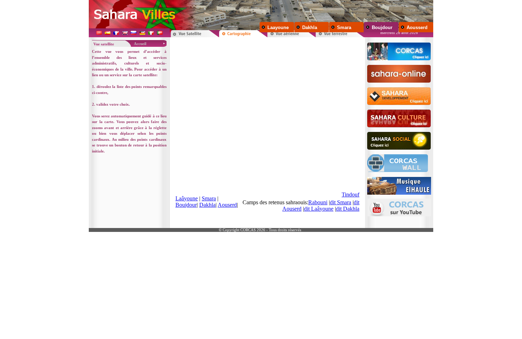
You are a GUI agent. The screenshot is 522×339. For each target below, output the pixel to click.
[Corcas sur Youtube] (399, 205)
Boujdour (382, 27)
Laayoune (278, 27)
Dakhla (309, 27)
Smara (344, 27)
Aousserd (417, 27)
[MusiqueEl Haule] (399, 184)
